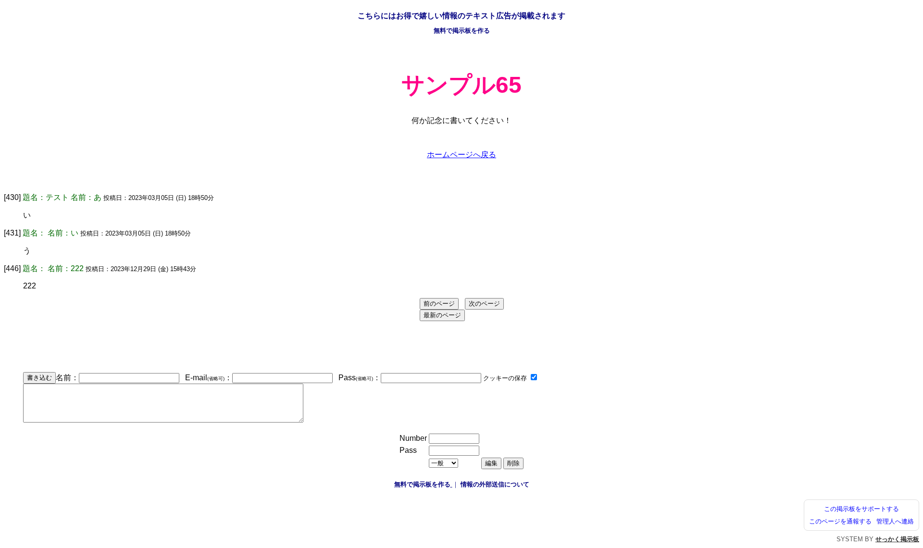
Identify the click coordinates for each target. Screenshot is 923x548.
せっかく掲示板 (897, 539)
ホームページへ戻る (461, 154)
